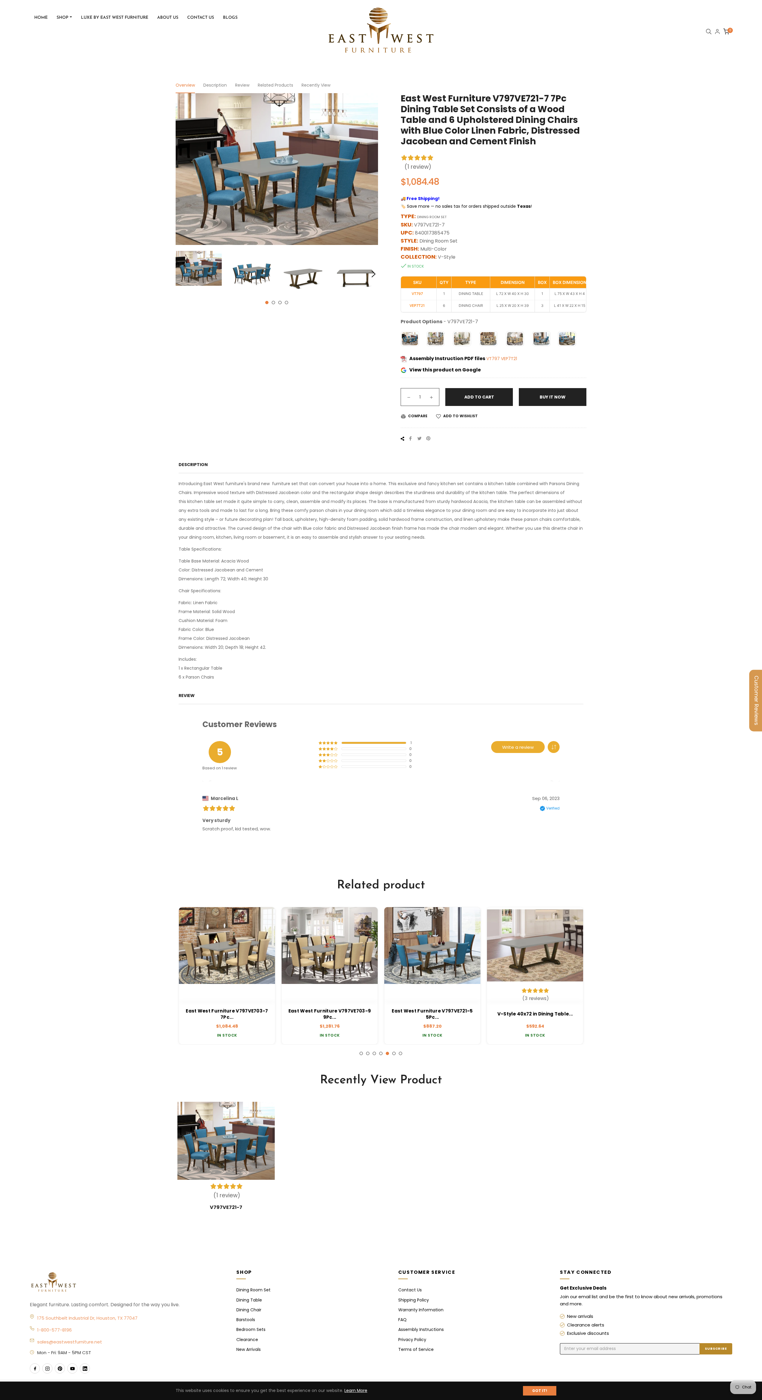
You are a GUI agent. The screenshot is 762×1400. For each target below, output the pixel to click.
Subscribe (716, 1348)
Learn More (355, 1390)
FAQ (402, 1320)
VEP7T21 (509, 359)
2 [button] (273, 302)
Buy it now (553, 397)
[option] (227, 976)
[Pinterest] (60, 1368)
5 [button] (387, 1053)
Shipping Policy (413, 1300)
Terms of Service (416, 1349)
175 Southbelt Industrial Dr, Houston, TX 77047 (87, 1318)
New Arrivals (248, 1349)
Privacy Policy (412, 1340)
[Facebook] (35, 1368)
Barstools (245, 1320)
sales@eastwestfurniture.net (69, 1342)
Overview (185, 85)
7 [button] (400, 1053)
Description (215, 85)
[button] (554, 747)
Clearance (247, 1340)
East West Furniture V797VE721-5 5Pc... (329, 1014)
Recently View (316, 85)
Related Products (275, 85)
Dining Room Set (253, 1290)
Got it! (539, 1390)
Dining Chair (248, 1310)
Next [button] (373, 274)
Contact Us (410, 1290)
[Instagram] (47, 1368)
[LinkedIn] (85, 1368)
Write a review (518, 747)
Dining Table (249, 1300)
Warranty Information (421, 1310)
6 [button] (394, 1053)
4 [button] (286, 302)
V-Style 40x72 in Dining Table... (432, 1014)
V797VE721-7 (226, 1207)
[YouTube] (72, 1368)
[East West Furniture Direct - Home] (127, 1282)
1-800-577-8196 (54, 1330)
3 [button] (280, 302)
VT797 (493, 359)
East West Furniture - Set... (535, 1014)
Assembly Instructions (421, 1329)
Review (242, 85)
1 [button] (266, 302)
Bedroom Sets (251, 1329)
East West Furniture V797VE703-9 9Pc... (227, 1014)
